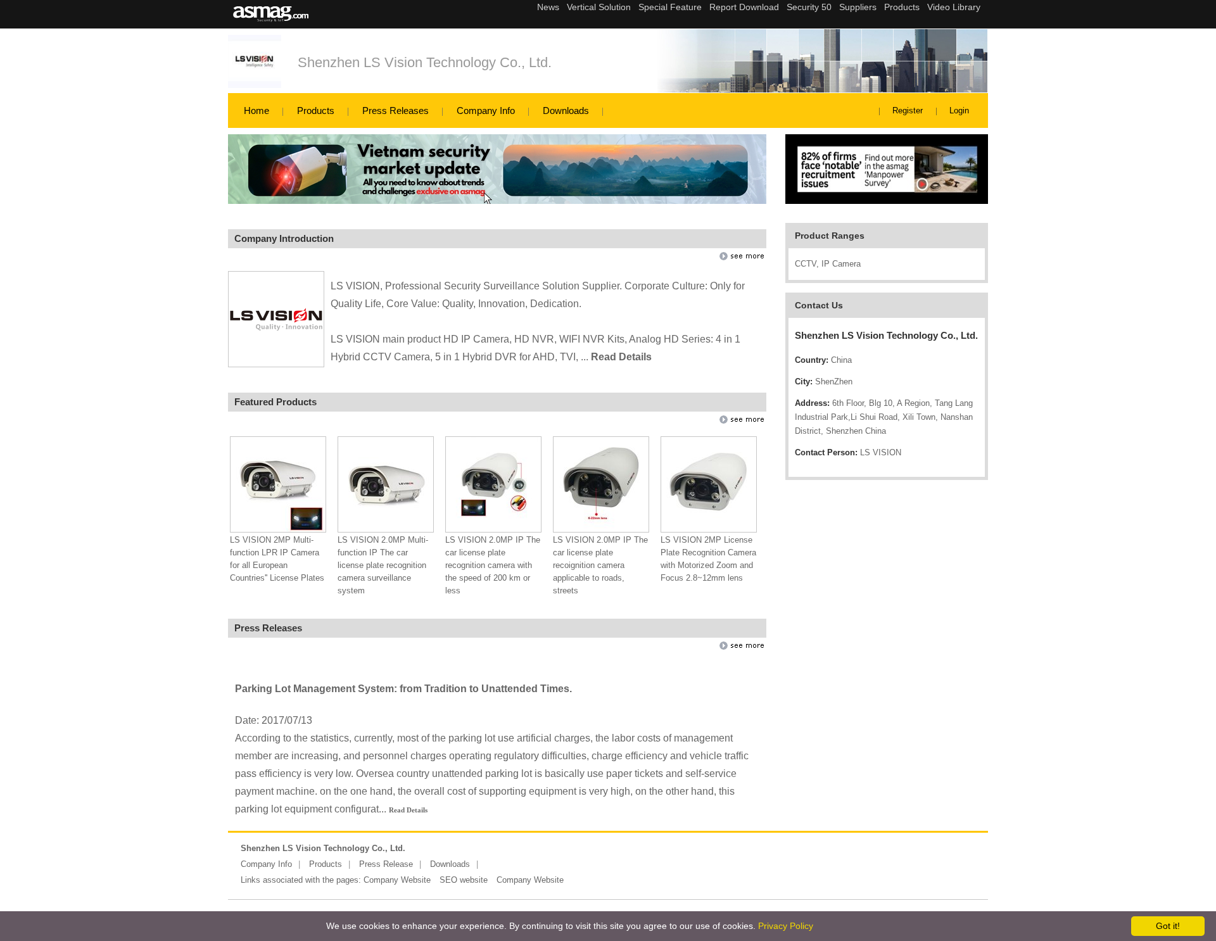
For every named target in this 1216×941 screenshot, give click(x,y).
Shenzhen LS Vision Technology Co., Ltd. (425, 62)
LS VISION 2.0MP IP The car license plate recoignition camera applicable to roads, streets (600, 565)
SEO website (464, 880)
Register (907, 110)
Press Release (386, 864)
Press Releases (395, 110)
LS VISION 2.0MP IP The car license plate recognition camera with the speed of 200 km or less (492, 565)
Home (256, 110)
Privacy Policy (785, 926)
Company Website (397, 880)
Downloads (566, 110)
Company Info (486, 110)
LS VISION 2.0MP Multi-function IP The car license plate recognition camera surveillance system (383, 565)
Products (315, 110)
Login (959, 110)
